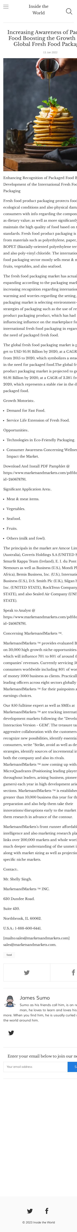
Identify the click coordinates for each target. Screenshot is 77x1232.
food (9, 955)
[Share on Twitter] (26, 972)
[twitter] (30, 1211)
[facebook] (47, 1211)
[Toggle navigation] (5, 7)
